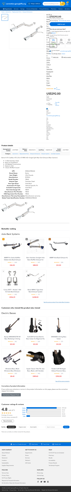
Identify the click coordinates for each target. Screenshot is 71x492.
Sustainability (5, 463)
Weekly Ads (58, 444)
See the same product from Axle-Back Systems (57, 302)
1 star (24, 416)
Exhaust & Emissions (27, 12)
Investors (4, 460)
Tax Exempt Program (54, 465)
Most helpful (33, 427)
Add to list (55, 57)
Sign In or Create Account (19, 444)
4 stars (24, 410)
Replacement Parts (17, 12)
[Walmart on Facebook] (38, 482)
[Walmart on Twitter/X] (41, 482)
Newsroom (4, 458)
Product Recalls (53, 463)
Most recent (11, 427)
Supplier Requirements (8, 465)
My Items (67, 9)
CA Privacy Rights (6, 478)
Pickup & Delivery (44, 9)
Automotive (8, 12)
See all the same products (62, 381)
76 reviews (58, 88)
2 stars (24, 414)
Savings (22, 9)
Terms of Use (5, 473)
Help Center (34, 444)
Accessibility (52, 460)
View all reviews (7, 421)
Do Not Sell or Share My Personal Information (14, 483)
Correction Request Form (11, 395)
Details (63, 53)
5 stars (24, 408)
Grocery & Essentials (32, 9)
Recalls (50, 458)
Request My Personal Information (10, 480)
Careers (61, 9)
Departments (8, 9)
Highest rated (22, 427)
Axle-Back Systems (55, 154)
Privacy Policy (5, 475)
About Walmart (6, 453)
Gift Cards (28, 463)
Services (16, 9)
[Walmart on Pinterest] (48, 482)
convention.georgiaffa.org (53, 115)
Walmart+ (27, 460)
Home (2, 12)
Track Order (46, 444)
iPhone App (40, 473)
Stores (27, 455)
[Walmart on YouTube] (45, 482)
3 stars (24, 412)
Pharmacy (53, 9)
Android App (40, 475)
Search (66, 427)
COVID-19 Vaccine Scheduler (56, 453)
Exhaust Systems (45, 154)
